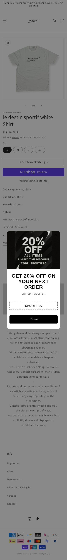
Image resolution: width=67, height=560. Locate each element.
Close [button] (33, 319)
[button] (33, 306)
